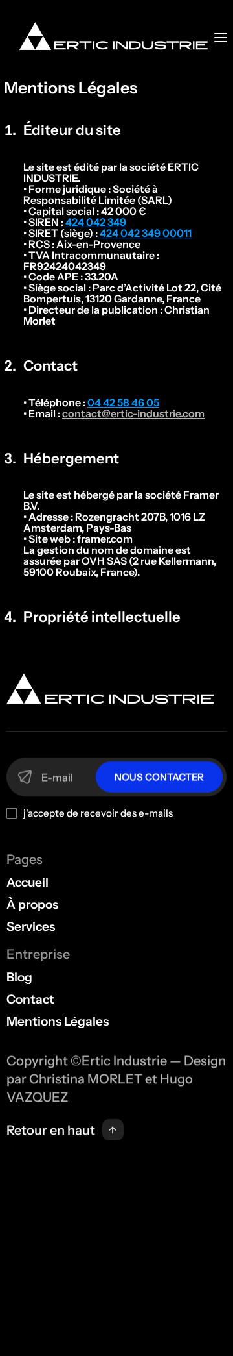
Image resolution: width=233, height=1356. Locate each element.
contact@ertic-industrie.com (133, 413)
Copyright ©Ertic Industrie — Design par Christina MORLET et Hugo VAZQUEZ (117, 1079)
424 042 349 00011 (146, 233)
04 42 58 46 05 (123, 402)
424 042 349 (95, 222)
